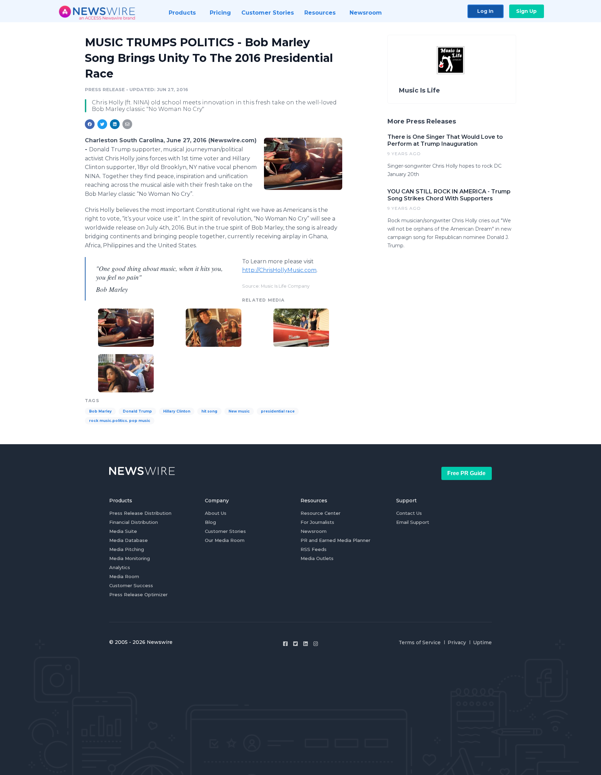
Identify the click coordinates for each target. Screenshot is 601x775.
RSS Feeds (313, 549)
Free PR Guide (466, 473)
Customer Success (131, 585)
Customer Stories (225, 531)
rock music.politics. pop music (119, 420)
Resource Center (320, 513)
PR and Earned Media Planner (335, 540)
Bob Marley (100, 411)
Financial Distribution (133, 522)
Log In (485, 11)
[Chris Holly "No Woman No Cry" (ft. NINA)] (214, 327)
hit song (209, 411)
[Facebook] (285, 643)
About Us (215, 513)
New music (239, 411)
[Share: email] (127, 124)
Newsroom (313, 531)
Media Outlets (317, 558)
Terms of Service (420, 642)
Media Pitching (126, 549)
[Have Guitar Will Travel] (126, 372)
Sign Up (526, 11)
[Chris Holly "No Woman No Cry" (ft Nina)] (303, 163)
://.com (279, 270)
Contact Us (409, 513)
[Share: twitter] (102, 124)
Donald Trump (137, 411)
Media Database (128, 540)
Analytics (119, 567)
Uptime (482, 642)
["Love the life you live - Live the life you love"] (301, 327)
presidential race (278, 411)
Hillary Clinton (176, 411)
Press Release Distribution (140, 513)
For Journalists (317, 522)
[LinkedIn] (305, 643)
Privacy (457, 642)
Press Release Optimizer (138, 594)
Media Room (124, 576)
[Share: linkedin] (115, 124)
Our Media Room (225, 540)
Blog (210, 522)
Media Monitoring (129, 558)
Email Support (412, 522)
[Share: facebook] (90, 124)
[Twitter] (295, 643)
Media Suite (123, 531)
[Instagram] (315, 643)
